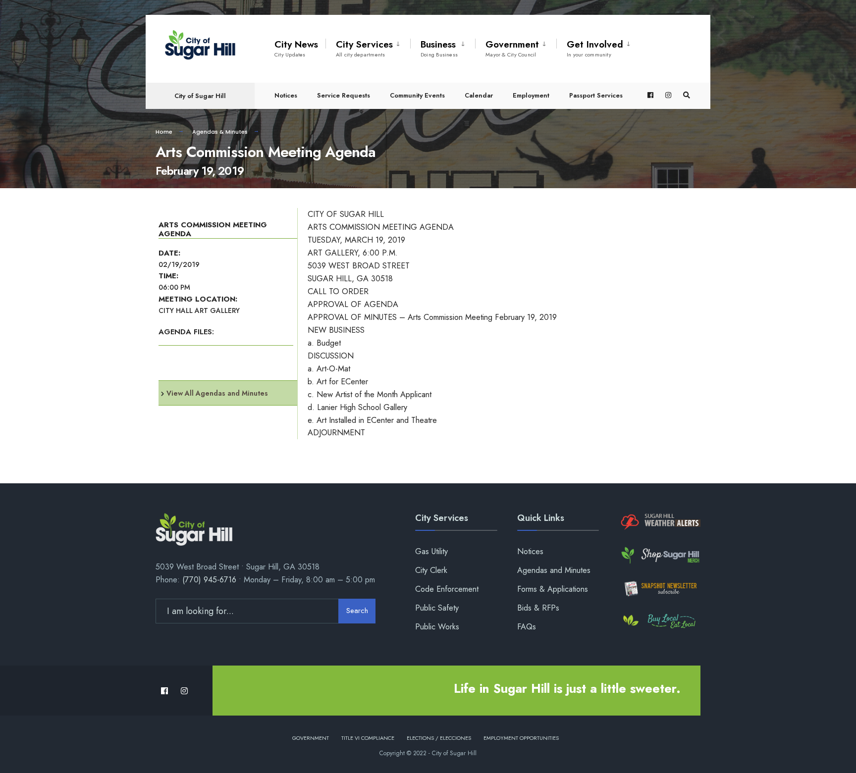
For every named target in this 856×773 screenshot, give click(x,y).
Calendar (479, 95)
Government (512, 48)
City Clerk (431, 570)
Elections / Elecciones (439, 738)
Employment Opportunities (521, 738)
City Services (364, 48)
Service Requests (343, 95)
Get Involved (595, 48)
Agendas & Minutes (220, 132)
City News (296, 48)
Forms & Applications (552, 589)
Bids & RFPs (538, 608)
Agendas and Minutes (553, 570)
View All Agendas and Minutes (217, 393)
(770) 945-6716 (209, 579)
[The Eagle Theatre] (659, 622)
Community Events (417, 95)
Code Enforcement (447, 589)
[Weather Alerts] (659, 522)
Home (164, 132)
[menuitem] (367, 46)
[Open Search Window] (687, 95)
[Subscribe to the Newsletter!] (659, 588)
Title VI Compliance (367, 738)
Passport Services (596, 95)
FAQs (526, 626)
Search (357, 610)
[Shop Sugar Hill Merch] (659, 555)
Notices (285, 95)
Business (439, 48)
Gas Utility (431, 551)
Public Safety (437, 608)
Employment (531, 95)
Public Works (437, 626)
